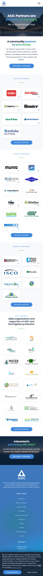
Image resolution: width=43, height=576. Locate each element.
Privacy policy (16, 567)
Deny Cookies (32, 572)
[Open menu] (39, 3)
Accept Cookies (12, 572)
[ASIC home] (4, 3)
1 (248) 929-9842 (22, 547)
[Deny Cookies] (40, 565)
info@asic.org (21, 548)
